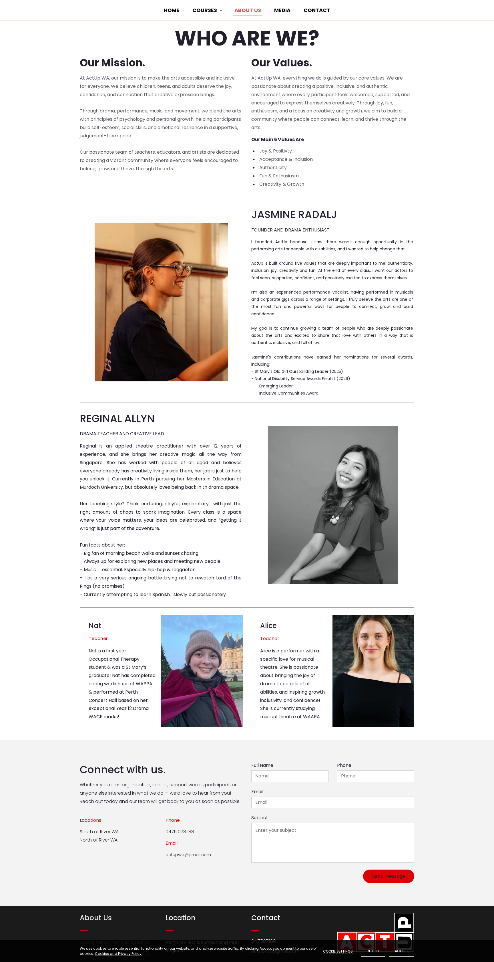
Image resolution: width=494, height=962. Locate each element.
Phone (344, 765)
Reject (373, 951)
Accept (401, 951)
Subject (259, 817)
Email (257, 791)
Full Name (262, 765)
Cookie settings (338, 951)
